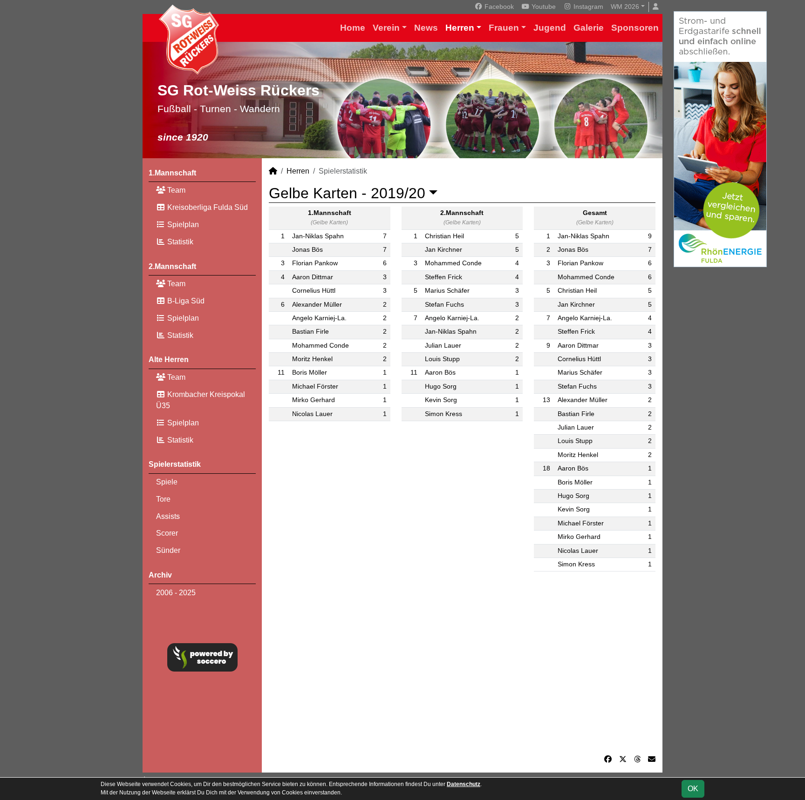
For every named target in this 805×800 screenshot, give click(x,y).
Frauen (504, 28)
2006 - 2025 (176, 593)
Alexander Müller (317, 304)
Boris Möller (309, 372)
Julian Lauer (443, 345)
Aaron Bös (440, 372)
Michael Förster (315, 386)
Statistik (179, 242)
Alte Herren (169, 359)
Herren (459, 28)
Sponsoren (635, 28)
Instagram (587, 6)
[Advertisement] (462, 666)
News (426, 28)
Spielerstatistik (175, 464)
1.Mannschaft (172, 173)
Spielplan (182, 225)
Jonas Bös (307, 249)
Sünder (168, 550)
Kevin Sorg (441, 400)
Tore (163, 499)
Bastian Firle (310, 331)
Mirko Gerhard (313, 400)
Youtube (543, 6)
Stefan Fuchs (444, 304)
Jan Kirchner (443, 249)
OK (693, 789)
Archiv (160, 575)
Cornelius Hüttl (313, 290)
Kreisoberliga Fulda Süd (206, 207)
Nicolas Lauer (312, 413)
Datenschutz (463, 784)
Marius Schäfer (447, 290)
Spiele (166, 482)
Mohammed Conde (320, 345)
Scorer (167, 533)
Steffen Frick (443, 277)
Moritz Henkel (312, 359)
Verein (386, 28)
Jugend (549, 28)
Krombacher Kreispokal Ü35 (200, 400)
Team (175, 190)
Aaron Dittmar (312, 277)
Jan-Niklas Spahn (318, 236)
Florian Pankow (315, 263)
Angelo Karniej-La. (319, 318)
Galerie (588, 28)
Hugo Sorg (441, 386)
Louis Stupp (442, 359)
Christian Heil (444, 236)
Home (352, 28)
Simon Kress (443, 413)
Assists (168, 516)
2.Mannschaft (172, 266)
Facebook (498, 6)
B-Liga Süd (185, 301)
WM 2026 (625, 6)
